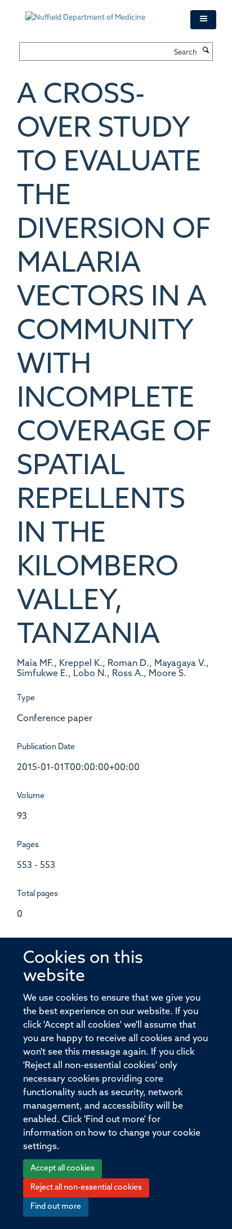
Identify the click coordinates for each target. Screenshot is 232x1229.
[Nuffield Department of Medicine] (99, 12)
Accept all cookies (62, 1168)
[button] (203, 19)
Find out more (55, 1207)
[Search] (206, 51)
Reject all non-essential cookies (86, 1187)
